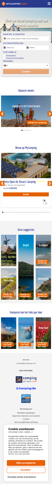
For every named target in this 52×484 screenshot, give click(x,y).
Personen (8, 61)
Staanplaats (11, 55)
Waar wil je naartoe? (14, 34)
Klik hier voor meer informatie (19, 454)
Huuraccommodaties (15, 58)
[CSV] (26, 379)
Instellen (26, 469)
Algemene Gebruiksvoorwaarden (26, 416)
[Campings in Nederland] (8, 250)
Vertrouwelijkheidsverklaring (26, 422)
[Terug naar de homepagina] (14, 4)
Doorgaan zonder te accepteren (22, 477)
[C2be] (26, 388)
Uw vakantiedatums (13, 43)
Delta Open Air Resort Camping (19, 181)
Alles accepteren (26, 462)
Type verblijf (9, 52)
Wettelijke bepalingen (26, 413)
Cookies (26, 419)
